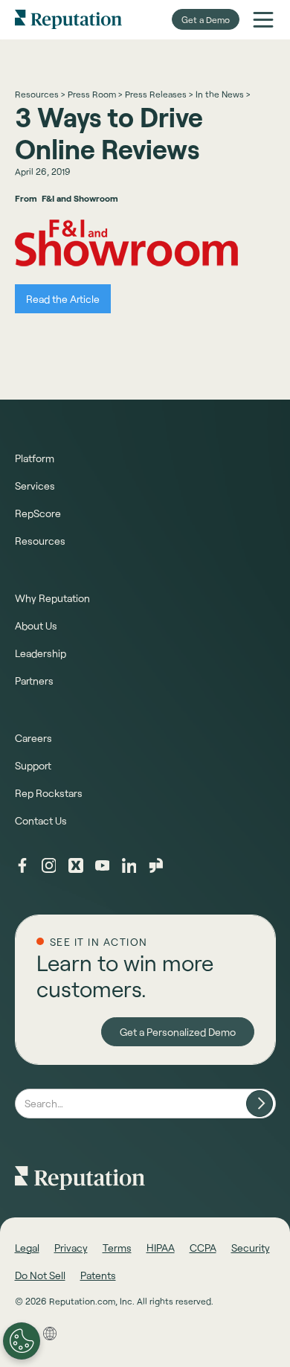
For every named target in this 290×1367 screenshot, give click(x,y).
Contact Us (41, 820)
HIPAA (160, 1247)
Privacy (71, 1247)
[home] (68, 19)
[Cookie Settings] (21, 1341)
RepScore (38, 513)
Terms (117, 1247)
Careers (33, 737)
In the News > (223, 94)
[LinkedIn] (129, 865)
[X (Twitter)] (75, 865)
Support (33, 765)
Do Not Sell (40, 1275)
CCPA (203, 1247)
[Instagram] (49, 865)
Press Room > (95, 94)
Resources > (40, 94)
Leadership (40, 653)
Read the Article (63, 298)
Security (250, 1247)
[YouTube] (102, 865)
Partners (34, 680)
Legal (27, 1247)
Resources (40, 540)
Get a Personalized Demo (178, 1031)
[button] (263, 19)
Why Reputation (52, 598)
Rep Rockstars (49, 793)
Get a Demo (205, 19)
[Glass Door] (156, 865)
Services (35, 485)
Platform (34, 458)
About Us (36, 625)
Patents (98, 1275)
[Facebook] (22, 865)
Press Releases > (159, 94)
